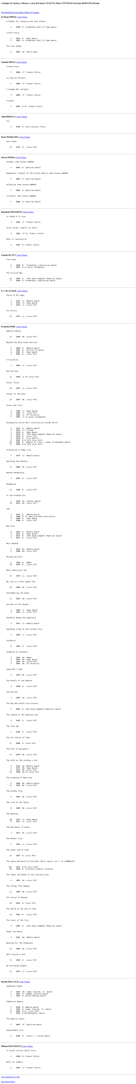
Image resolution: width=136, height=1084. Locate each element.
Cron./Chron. (22, 17)
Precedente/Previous (10, 12)
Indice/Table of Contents (29, 12)
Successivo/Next (8, 1082)
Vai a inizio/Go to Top (10, 1077)
